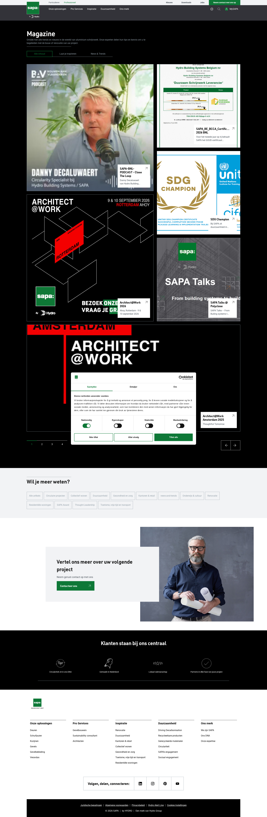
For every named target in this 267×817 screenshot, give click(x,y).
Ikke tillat (93, 437)
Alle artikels (34, 495)
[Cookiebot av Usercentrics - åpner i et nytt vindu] (181, 378)
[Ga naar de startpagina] (33, 10)
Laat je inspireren (68, 53)
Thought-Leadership (85, 505)
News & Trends (98, 53)
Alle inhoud (39, 53)
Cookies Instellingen (177, 805)
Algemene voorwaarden (116, 805)
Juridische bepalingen (91, 805)
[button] (32, 444)
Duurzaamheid (108, 9)
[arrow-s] (226, 445)
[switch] (118, 425)
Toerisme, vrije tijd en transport (116, 505)
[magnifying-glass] (219, 9)
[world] (211, 9)
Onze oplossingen (57, 9)
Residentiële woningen (40, 505)
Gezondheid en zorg (123, 495)
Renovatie (212, 495)
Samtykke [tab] (92, 387)
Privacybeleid (138, 805)
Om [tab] (175, 387)
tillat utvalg (133, 437)
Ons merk (124, 9)
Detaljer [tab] (133, 387)
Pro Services (77, 9)
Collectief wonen (79, 495)
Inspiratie (91, 9)
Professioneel (70, 2)
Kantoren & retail (147, 495)
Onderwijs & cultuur (192, 495)
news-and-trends (169, 495)
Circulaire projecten (55, 495)
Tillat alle (173, 437)
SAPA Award (63, 505)
